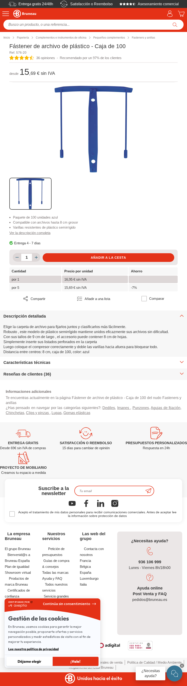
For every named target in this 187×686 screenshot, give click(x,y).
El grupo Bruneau (18, 549)
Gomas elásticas (76, 413)
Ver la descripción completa (29, 233)
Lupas (57, 413)
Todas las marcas (55, 572)
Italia (83, 584)
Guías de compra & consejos (55, 564)
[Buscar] (175, 24)
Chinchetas (15, 413)
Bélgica (85, 567)
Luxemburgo (89, 578)
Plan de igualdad (17, 567)
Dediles (108, 408)
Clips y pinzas (38, 413)
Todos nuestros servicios (55, 587)
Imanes (123, 408)
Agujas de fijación (165, 408)
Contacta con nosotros (92, 552)
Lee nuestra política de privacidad (33, 649)
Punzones (140, 408)
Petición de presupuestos (53, 552)
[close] (182, 665)
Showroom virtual (18, 572)
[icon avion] (148, 491)
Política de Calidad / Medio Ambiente (154, 662)
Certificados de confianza (17, 593)
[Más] (36, 257)
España (85, 572)
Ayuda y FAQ (52, 578)
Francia (85, 561)
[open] (174, 673)
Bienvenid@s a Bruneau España (17, 558)
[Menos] (17, 257)
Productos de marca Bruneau (17, 581)
